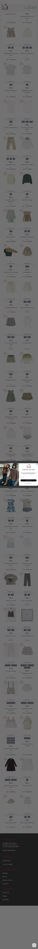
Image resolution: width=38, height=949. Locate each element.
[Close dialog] (37, 464)
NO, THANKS (28, 483)
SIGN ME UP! (28, 480)
